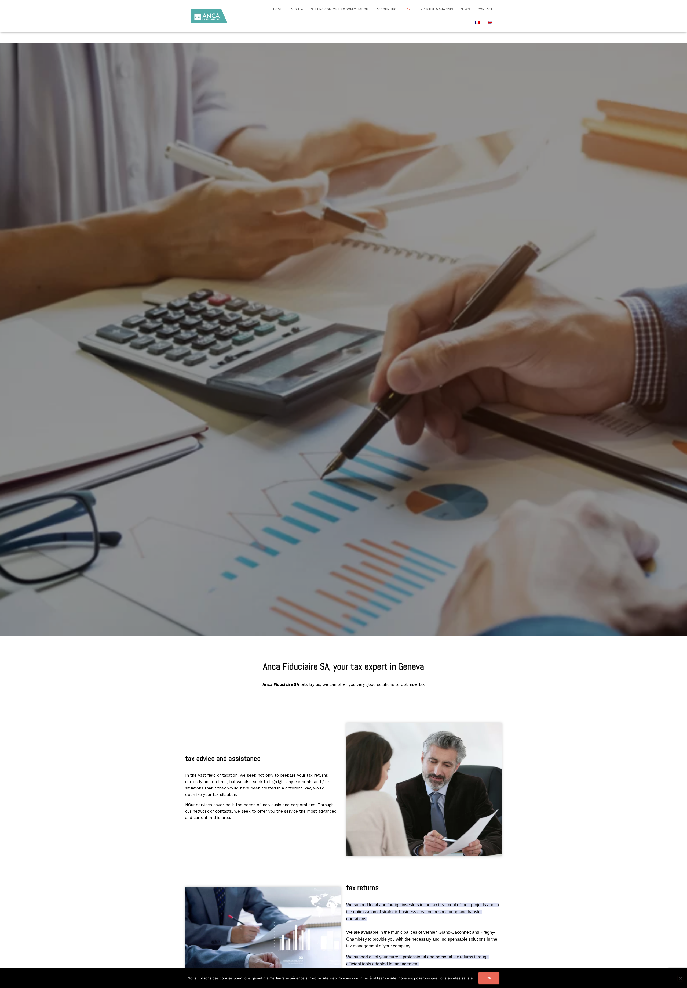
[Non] (680, 978)
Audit (295, 9)
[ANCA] (209, 16)
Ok (489, 978)
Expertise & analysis (436, 9)
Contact (485, 9)
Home (277, 9)
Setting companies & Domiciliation (339, 9)
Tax (407, 9)
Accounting (386, 9)
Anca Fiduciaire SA (280, 684)
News (465, 9)
